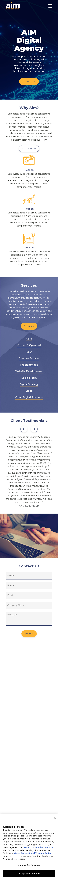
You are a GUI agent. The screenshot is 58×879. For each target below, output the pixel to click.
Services (29, 326)
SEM (29, 338)
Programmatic (29, 364)
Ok (55, 818)
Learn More (29, 148)
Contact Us (29, 81)
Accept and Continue (29, 873)
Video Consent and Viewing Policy (32, 853)
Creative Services (29, 358)
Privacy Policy (45, 847)
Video (29, 390)
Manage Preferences (29, 865)
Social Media (29, 377)
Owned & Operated (29, 345)
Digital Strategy (29, 384)
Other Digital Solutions (29, 397)
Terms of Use (29, 847)
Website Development (29, 371)
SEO (29, 351)
